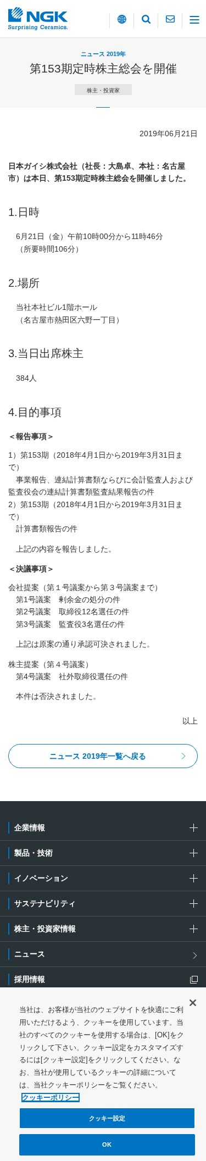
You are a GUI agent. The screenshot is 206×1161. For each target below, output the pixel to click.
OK (107, 1144)
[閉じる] (193, 1003)
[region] (103, 1074)
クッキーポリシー (50, 1097)
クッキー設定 (107, 1118)
